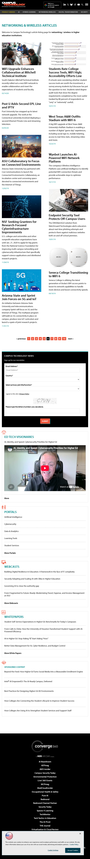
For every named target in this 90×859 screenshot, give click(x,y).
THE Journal (45, 825)
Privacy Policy (24, 394)
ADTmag (45, 765)
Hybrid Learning (29, 12)
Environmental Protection (45, 776)
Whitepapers (14, 617)
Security (84, 12)
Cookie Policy (74, 844)
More (6, 498)
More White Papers (12, 653)
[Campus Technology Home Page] (13, 4)
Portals (10, 512)
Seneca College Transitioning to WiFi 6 (68, 274)
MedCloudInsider (45, 788)
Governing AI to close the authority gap (21, 586)
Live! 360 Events (45, 780)
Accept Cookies (73, 850)
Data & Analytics (11, 531)
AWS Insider (45, 769)
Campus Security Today (45, 773)
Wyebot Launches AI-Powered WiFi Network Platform (64, 157)
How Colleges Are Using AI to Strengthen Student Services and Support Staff (37, 710)
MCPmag (45, 784)
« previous (21, 338)
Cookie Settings (53, 850)
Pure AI (45, 795)
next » (70, 338)
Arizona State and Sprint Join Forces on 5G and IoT (19, 297)
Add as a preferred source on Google (53, 5)
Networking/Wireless (47, 12)
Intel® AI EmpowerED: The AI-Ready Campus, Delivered (28, 681)
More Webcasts (11, 603)
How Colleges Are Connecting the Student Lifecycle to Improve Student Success (39, 701)
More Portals (10, 553)
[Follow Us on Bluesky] (71, 4)
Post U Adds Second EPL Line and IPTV (21, 105)
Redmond (45, 799)
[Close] (80, 833)
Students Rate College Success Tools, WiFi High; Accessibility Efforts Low (65, 72)
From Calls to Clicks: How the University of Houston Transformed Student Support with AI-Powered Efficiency (43, 630)
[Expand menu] (87, 5)
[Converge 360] (45, 746)
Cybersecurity (10, 524)
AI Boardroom (45, 761)
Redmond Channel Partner (45, 803)
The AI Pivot (45, 822)
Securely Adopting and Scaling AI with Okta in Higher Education (32, 578)
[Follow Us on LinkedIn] (64, 4)
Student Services (11, 545)
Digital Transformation (68, 12)
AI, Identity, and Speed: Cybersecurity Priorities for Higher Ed (30, 442)
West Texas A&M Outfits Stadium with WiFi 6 (65, 118)
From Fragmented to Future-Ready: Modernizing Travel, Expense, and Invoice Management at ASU (44, 594)
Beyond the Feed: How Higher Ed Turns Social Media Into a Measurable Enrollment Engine (43, 671)
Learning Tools (10, 538)
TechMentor (45, 814)
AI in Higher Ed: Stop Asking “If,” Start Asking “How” (26, 638)
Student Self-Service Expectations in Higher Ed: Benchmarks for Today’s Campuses (40, 621)
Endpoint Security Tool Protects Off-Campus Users (67, 217)
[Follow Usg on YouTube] (78, 4)
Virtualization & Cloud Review (45, 829)
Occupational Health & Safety (45, 791)
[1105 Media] (45, 756)
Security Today (45, 806)
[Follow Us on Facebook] (75, 5)
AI (19, 12)
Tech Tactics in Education (45, 818)
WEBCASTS (11, 566)
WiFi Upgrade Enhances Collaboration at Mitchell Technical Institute (19, 72)
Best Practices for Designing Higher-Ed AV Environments (29, 691)
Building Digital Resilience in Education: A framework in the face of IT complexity (39, 571)
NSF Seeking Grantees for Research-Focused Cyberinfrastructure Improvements (19, 226)
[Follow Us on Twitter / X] (68, 5)
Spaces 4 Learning (45, 810)
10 (64, 338)
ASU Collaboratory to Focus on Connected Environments (21, 163)
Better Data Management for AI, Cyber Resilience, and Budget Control (34, 645)
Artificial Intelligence (13, 517)
